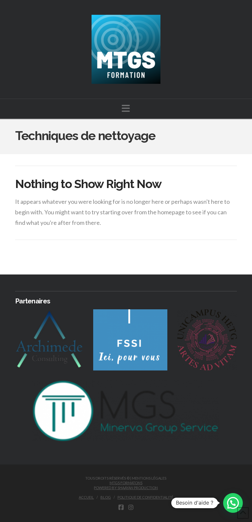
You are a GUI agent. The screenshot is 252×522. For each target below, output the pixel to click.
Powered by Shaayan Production (126, 488)
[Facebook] (121, 507)
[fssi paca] (130, 339)
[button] (126, 108)
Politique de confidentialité (145, 497)
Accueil (86, 497)
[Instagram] (131, 507)
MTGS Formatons (126, 483)
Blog (105, 497)
